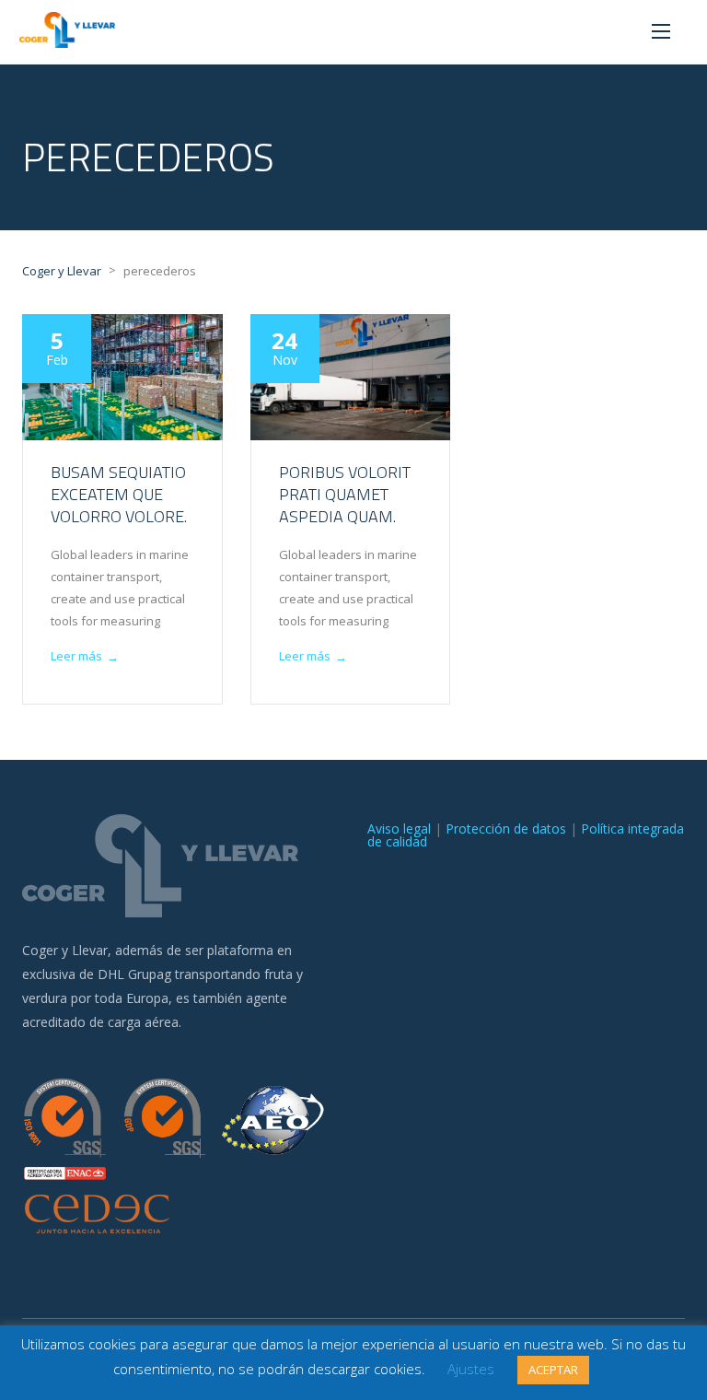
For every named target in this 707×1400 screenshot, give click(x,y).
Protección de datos (506, 828)
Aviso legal (399, 828)
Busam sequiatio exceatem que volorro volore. (119, 494)
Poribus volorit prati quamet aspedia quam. (345, 494)
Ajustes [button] (470, 1368)
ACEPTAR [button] (553, 1369)
